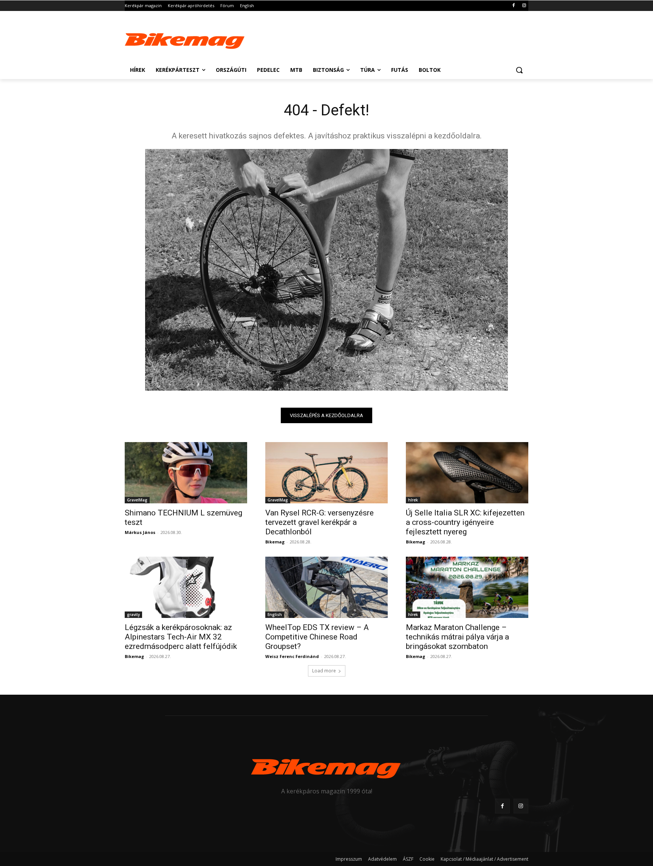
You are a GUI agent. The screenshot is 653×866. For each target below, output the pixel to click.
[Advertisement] (383, 39)
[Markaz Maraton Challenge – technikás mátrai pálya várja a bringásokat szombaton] (467, 587)
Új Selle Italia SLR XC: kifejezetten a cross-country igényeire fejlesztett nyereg (465, 522)
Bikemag (275, 542)
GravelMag (137, 500)
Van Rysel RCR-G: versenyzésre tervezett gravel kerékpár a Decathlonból (319, 522)
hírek (413, 500)
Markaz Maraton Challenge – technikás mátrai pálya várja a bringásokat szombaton (457, 637)
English (275, 614)
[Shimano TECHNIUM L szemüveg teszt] (186, 472)
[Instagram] (524, 6)
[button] (519, 70)
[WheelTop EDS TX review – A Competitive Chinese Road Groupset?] (326, 587)
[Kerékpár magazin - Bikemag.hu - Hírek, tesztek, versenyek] (185, 39)
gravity (133, 614)
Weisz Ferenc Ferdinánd (292, 656)
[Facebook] (513, 6)
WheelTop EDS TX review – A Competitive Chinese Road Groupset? (317, 637)
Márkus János (140, 532)
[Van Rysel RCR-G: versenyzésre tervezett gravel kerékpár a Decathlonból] (326, 472)
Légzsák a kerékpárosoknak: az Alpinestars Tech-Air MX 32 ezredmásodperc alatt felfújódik (181, 637)
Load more (324, 670)
